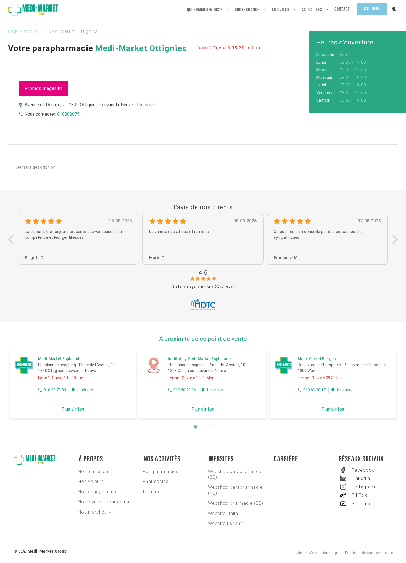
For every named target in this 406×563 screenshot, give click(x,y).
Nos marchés (92, 512)
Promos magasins (44, 88)
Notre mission (93, 471)
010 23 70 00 (55, 390)
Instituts (151, 491)
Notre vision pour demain (105, 501)
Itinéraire (145, 104)
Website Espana (225, 523)
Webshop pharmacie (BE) (235, 503)
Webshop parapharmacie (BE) (235, 474)
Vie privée (305, 553)
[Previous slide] (11, 239)
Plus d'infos (73, 409)
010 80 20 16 (184, 390)
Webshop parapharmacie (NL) (235, 490)
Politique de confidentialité (369, 553)
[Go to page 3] (210, 427)
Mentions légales (329, 553)
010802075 (68, 114)
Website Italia (223, 513)
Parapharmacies (160, 471)
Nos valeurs (91, 481)
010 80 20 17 (315, 390)
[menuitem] (394, 9)
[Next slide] (394, 239)
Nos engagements (98, 491)
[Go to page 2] (203, 427)
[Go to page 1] (195, 427)
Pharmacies (155, 481)
